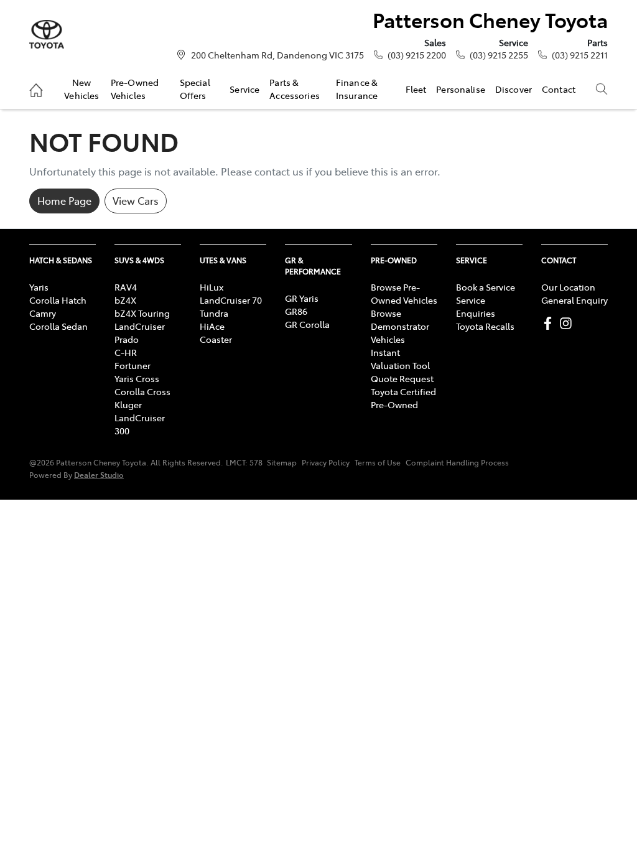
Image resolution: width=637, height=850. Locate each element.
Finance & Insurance (357, 88)
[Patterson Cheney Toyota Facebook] (550, 323)
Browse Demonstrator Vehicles (400, 326)
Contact (558, 89)
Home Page (64, 200)
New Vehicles (81, 88)
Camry (42, 313)
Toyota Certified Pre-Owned (403, 398)
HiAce (212, 326)
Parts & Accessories (294, 88)
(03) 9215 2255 (499, 55)
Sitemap (282, 462)
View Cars (136, 200)
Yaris (39, 287)
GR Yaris (301, 298)
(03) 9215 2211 (580, 55)
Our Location (568, 287)
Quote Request (402, 378)
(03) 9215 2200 (417, 55)
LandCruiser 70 (231, 300)
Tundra (214, 313)
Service (244, 89)
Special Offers (195, 88)
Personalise (460, 89)
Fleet (416, 89)
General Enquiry (574, 300)
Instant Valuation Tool (400, 358)
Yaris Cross (136, 378)
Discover (513, 89)
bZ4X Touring (142, 313)
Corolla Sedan (58, 326)
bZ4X (125, 300)
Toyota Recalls (485, 326)
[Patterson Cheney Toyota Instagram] (568, 323)
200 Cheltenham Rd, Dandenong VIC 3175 (277, 55)
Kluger (128, 404)
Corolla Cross (142, 391)
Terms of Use (378, 462)
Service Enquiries (475, 306)
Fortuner (132, 365)
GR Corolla (307, 324)
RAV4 (125, 287)
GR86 (296, 311)
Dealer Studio (99, 474)
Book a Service (485, 287)
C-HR (125, 352)
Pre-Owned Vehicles (135, 88)
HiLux (211, 287)
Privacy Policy (326, 462)
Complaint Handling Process (457, 462)
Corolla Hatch (57, 300)
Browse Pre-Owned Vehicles (404, 293)
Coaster (216, 339)
